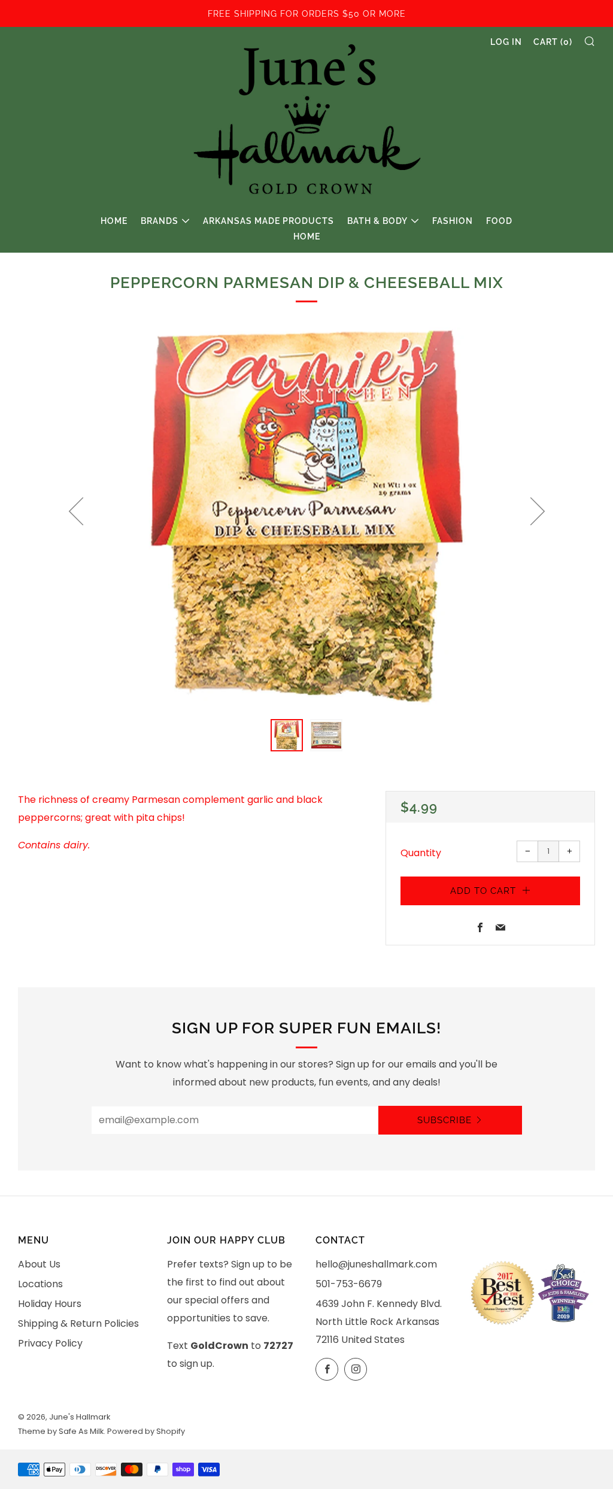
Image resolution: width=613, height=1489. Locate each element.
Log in (506, 42)
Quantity (420, 853)
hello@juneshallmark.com (376, 1264)
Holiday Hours (49, 1304)
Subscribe (444, 1120)
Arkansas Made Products (268, 221)
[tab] (287, 735)
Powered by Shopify (146, 1431)
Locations (40, 1284)
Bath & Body (377, 221)
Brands (159, 221)
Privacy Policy (50, 1343)
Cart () (552, 42)
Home (114, 221)
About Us (39, 1264)
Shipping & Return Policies (78, 1323)
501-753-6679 (348, 1284)
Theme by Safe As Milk (61, 1431)
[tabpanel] (306, 516)
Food (499, 221)
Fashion (452, 221)
